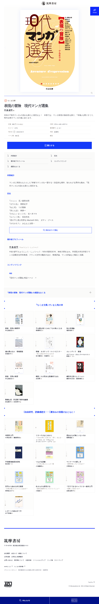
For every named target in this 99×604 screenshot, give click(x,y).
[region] (49, 275)
